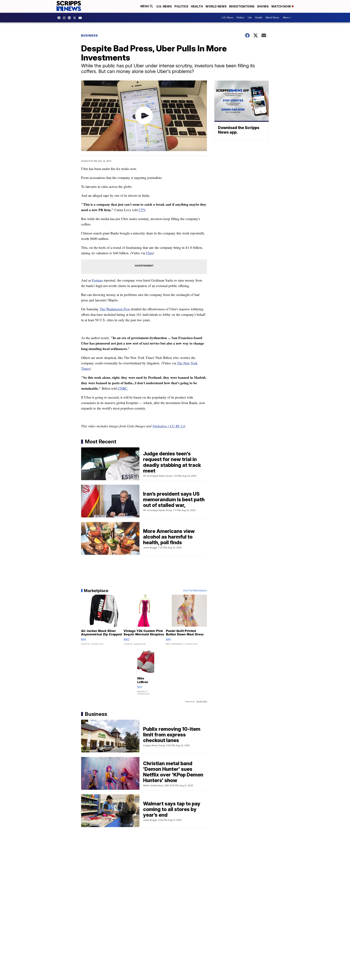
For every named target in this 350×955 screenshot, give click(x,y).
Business (89, 35)
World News (216, 6)
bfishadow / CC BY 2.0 (169, 426)
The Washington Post (115, 309)
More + (287, 17)
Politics (181, 6)
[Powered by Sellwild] (201, 701)
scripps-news (70, 17)
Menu (145, 6)
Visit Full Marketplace (195, 590)
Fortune (97, 280)
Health (197, 6)
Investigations (241, 6)
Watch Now (281, 6)
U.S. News (164, 6)
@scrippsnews (81, 17)
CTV (142, 209)
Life (250, 17)
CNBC (122, 388)
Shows (263, 6)
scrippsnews (59, 17)
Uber (149, 253)
